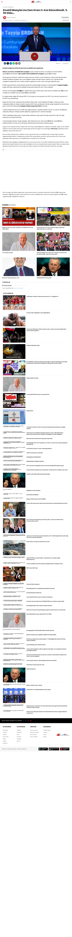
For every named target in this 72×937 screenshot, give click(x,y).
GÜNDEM (19, 730)
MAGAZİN (19, 739)
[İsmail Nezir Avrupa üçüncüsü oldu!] (14, 664)
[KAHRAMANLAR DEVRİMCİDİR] (14, 457)
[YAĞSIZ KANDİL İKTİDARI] (14, 391)
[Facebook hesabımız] (23, 721)
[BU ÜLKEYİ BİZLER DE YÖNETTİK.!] (14, 592)
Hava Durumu (33, 734)
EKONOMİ (5, 743)
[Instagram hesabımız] (28, 721)
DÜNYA (4, 739)
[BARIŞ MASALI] (14, 424)
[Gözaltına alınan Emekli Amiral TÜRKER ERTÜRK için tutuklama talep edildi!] (14, 601)
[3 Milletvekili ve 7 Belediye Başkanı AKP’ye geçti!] (14, 702)
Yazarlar (45, 732)
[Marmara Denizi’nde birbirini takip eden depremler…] (14, 438)
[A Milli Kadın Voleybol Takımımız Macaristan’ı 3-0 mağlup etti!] (14, 309)
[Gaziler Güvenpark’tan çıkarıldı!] (14, 452)
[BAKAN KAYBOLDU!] (14, 682)
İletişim (45, 736)
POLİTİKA (5, 732)
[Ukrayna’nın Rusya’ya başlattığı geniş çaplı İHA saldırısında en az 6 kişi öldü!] (14, 609)
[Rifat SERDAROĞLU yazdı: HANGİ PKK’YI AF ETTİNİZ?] (14, 627)
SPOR (18, 734)
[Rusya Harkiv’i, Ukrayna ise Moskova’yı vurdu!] (14, 554)
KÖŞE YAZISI (5, 736)
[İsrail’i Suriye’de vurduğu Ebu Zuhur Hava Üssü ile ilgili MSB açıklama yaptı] (14, 465)
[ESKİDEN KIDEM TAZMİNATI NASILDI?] (14, 461)
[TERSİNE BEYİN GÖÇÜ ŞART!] (53, 267)
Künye (44, 734)
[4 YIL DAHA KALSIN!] (18, 241)
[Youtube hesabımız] (30, 721)
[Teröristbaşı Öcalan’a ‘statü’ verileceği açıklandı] (14, 448)
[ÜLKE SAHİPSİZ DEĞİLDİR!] (14, 494)
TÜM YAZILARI (65, 17)
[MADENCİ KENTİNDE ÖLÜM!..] (14, 358)
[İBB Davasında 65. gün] (14, 581)
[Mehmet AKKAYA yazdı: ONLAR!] (14, 685)
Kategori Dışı (66, 20)
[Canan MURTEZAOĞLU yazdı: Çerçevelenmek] (14, 407)
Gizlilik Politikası (46, 730)
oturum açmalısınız (18, 288)
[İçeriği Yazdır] (19, 63)
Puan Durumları (34, 730)
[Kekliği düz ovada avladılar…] (7, 489)
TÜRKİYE (5, 734)
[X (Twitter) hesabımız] (26, 721)
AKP (23, 123)
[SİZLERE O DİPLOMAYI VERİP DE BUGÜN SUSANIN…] (14, 487)
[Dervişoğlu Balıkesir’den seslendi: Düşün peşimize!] (14, 605)
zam (38, 112)
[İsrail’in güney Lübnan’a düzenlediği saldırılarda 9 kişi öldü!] (14, 660)
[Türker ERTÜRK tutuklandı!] (14, 584)
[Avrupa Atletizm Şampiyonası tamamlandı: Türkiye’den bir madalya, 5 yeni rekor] (14, 470)
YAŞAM (4, 741)
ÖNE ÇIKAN (5, 730)
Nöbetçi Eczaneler (34, 732)
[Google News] (65, 63)
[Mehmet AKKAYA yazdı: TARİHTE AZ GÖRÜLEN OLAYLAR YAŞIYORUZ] (18, 216)
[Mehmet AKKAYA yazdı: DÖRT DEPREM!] (14, 498)
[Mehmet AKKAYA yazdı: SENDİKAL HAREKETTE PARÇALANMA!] (14, 634)
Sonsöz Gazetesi (11, 17)
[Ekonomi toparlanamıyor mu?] (18, 267)
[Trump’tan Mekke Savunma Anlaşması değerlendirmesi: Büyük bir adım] (14, 563)
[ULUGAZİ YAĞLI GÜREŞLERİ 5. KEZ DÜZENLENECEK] (14, 326)
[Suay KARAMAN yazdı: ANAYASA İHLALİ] (14, 644)
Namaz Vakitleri (34, 736)
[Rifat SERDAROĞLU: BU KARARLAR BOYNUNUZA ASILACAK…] (14, 588)
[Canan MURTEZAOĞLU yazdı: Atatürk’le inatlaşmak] (14, 596)
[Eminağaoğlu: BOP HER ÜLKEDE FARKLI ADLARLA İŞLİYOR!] (11, 629)
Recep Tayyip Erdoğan (20, 121)
